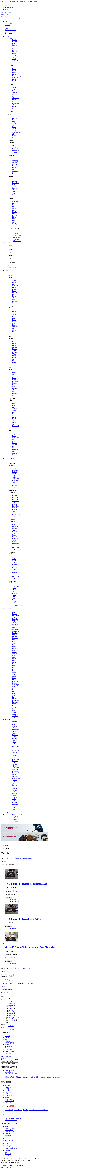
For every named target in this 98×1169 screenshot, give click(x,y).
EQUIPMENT (10, 458)
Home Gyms (14, 100)
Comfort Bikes (14, 212)
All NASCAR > (15, 425)
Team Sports (15, 796)
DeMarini (15, 664)
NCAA (10, 1026)
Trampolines (16, 132)
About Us (8, 1137)
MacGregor (15, 685)
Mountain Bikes (15, 202)
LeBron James (14, 349)
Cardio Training (14, 561)
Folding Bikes (14, 216)
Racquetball (15, 149)
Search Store (4, 14)
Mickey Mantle (14, 322)
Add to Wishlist (13, 899)
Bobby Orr (14, 373)
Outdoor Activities (15, 775)
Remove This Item (10, 983)
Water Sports (15, 806)
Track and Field (13, 1017)
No (9, 994)
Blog (6, 1138)
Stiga (13, 710)
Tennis (14, 147)
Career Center (9, 1152)
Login (6, 21)
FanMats (11, 1029)
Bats (14, 468)
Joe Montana (15, 284)
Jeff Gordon (14, 421)
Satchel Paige (14, 445)
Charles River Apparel (14, 660)
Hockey (10, 1008)
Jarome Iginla (14, 384)
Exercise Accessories (15, 565)
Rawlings (15, 702)
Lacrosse (11, 1010)
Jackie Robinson (15, 449)
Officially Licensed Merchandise (16, 771)
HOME (8, 36)
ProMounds (15, 700)
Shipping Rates (9, 1070)
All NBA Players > (14, 361)
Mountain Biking (15, 78)
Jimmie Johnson (14, 409)
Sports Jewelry (14, 787)
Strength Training (14, 558)
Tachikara (15, 716)
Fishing (14, 166)
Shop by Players (9, 1131)
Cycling (14, 164)
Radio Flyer (14, 704)
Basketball (15, 41)
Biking (7, 1039)
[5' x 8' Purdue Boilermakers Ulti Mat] (11, 915)
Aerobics (17, 232)
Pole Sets (14, 590)
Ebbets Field (14, 668)
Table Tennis (14, 58)
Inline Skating (14, 69)
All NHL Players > (14, 392)
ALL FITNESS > (15, 576)
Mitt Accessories (15, 478)
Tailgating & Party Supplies (15, 791)
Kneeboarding (16, 76)
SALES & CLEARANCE (14, 814)
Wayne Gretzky (14, 377)
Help (6, 9)
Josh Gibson (14, 442)
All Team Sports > (14, 192)
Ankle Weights (14, 88)
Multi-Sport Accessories (15, 766)
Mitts (14, 475)
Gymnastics (8, 1046)
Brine (14, 645)
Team (15, 818)
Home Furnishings (15, 758)
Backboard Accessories (15, 500)
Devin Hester (14, 288)
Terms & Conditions (11, 1148)
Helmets (14, 537)
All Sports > (17, 241)
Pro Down (14, 697)
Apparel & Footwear (15, 722)
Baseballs (15, 470)
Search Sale (4, 16)
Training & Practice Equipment (15, 801)
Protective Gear (15, 539)
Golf (13, 145)
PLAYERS (8, 270)
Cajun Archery (14, 651)
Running (15, 572)
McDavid (15, 686)
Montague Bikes (15, 690)
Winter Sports (15, 810)
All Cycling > (14, 223)
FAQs (6, 1143)
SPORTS (9, 38)
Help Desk (8, 1154)
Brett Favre (14, 295)
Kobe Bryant (14, 342)
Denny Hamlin (14, 418)
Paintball (15, 81)
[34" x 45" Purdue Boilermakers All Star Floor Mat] (11, 943)
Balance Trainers (14, 91)
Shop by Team (9, 1130)
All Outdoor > (15, 171)
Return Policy (9, 1072)
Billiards (14, 52)
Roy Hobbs (14, 319)
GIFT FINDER (10, 813)
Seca (13, 709)
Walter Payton (14, 281)
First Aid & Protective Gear (15, 734)
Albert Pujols (14, 315)
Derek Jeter (14, 312)
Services (14, 785)
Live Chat (10, 6)
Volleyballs (15, 586)
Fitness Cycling (9, 1043)
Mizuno (14, 688)
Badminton (15, 151)
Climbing (15, 162)
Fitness (14, 53)
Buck (14, 646)
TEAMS (8, 242)
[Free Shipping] (6, 1056)
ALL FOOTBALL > (16, 547)
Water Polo (11, 1020)
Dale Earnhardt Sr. (15, 413)
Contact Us (8, 1155)
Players (15, 819)
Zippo (14, 717)
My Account (8, 23)
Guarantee (8, 1135)
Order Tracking (9, 1140)
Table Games (14, 126)
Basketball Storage (15, 507)
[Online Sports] (6, 12)
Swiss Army (14, 713)
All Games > (14, 135)
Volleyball (15, 60)
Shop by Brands (9, 1128)
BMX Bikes (14, 73)
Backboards (15, 497)
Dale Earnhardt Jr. (15, 405)
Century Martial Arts (14, 655)
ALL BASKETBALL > (17, 514)
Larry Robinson (15, 380)
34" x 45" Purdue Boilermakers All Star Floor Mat (30, 947)
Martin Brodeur (14, 387)
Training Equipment (15, 503)
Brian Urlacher (15, 291)
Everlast (14, 671)
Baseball (14, 40)
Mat (9, 998)
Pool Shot (13, 694)
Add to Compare (13, 901)
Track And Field (9, 1051)
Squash (14, 152)
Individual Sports (15, 761)
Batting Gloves (14, 472)
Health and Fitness (15, 753)
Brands (15, 821)
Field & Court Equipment (15, 727)
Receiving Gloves (15, 527)
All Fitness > (14, 106)
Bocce (14, 120)
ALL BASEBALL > (16, 485)
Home (6, 845)
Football (14, 43)
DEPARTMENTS (10, 719)
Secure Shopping (10, 1147)
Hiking (14, 167)
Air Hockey (17, 235)
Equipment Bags (15, 481)
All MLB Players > (14, 331)
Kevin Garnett (14, 346)
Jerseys (14, 55)
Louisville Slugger (15, 682)
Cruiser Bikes (14, 209)
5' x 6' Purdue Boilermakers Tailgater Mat (26, 883)
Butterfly (15, 648)
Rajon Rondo (14, 356)
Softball (14, 45)
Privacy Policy (9, 1145)
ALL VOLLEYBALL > (17, 605)
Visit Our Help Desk (11, 1074)
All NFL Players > (14, 300)
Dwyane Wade (14, 353)
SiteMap (7, 1150)
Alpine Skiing (17, 237)
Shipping (7, 1133)
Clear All (3, 986)
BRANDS (9, 608)
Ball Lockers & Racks (14, 532)
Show (2, 864)
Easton (14, 666)
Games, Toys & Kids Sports (14, 741)
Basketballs (15, 495)
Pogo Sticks (14, 122)
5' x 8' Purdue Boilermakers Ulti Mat (23, 919)
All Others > (14, 453)
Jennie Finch (14, 435)
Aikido (17, 234)
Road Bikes (14, 205)
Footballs (15, 524)
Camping (15, 161)
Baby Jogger (14, 642)
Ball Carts (14, 597)
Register (7, 25)
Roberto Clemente (15, 326)
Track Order (8, 28)
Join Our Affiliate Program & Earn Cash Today (13, 1119)
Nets (14, 588)
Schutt (14, 707)
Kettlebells (15, 103)
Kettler (14, 679)
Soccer (14, 186)
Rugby (10, 1012)
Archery (14, 159)
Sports (16, 816)
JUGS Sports (14, 677)
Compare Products (10, 30)
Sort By (3, 858)
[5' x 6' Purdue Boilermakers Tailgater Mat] (11, 879)
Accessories (15, 571)
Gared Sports (14, 673)
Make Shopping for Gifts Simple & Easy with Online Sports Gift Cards (26, 1110)
